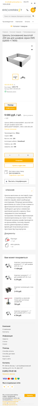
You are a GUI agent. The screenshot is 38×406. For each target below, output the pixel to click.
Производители (8, 22)
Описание (10, 190)
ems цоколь (15, 244)
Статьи (5, 341)
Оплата (27, 22)
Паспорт (14, 239)
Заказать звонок (9, 374)
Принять (30, 395)
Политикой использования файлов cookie (12, 401)
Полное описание (10, 129)
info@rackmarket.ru (14, 2)
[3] (9, 85)
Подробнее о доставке (16, 175)
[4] (10, 85)
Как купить (6, 356)
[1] (5, 85)
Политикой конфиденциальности (10, 404)
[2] (7, 85)
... (33, 21)
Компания (19, 22)
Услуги (5, 344)
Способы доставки (9, 354)
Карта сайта (7, 359)
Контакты (6, 332)
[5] (12, 85)
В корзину (19, 160)
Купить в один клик (19, 165)
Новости (5, 339)
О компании (7, 329)
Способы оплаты (8, 351)
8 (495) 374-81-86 (27, 10)
